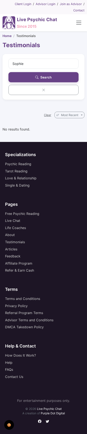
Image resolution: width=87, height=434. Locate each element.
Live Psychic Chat (49, 409)
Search (45, 77)
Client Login (23, 4)
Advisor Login (45, 4)
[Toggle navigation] (78, 23)
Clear (47, 115)
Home (7, 36)
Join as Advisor (71, 4)
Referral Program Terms (24, 313)
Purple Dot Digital (53, 413)
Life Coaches (15, 228)
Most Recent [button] (69, 115)
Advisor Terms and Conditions (29, 320)
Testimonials (15, 242)
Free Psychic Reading (22, 214)
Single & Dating (17, 185)
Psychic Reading (18, 164)
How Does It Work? (20, 355)
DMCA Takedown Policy (24, 327)
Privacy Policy (16, 306)
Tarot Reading (16, 171)
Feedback (12, 256)
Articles (11, 249)
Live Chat (12, 220)
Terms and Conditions (22, 299)
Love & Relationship (21, 178)
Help (8, 362)
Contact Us (14, 377)
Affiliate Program (18, 263)
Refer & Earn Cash (19, 270)
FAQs (9, 369)
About (10, 235)
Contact (78, 10)
